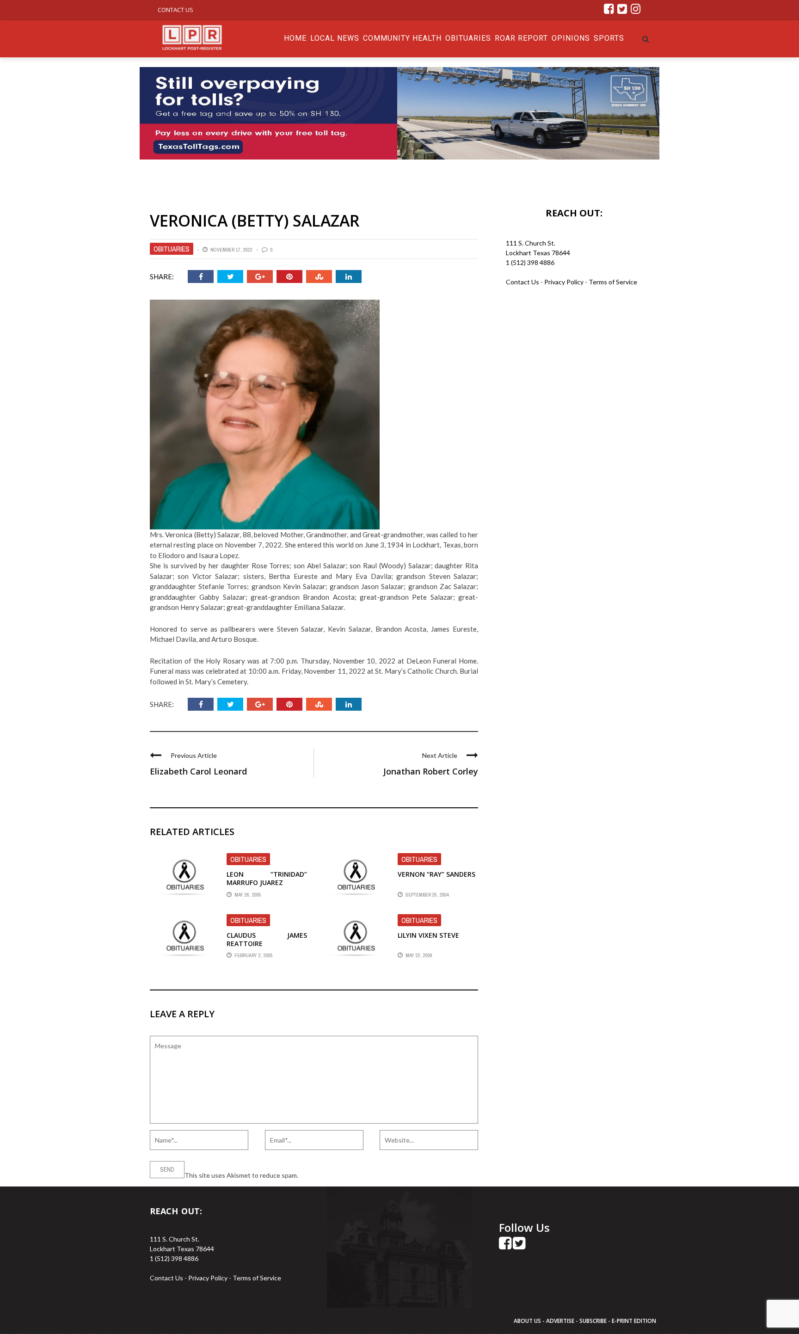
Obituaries (468, 38)
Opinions (571, 38)
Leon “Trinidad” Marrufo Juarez (267, 878)
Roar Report (521, 38)
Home (295, 38)
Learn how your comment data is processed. (363, 1175)
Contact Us (175, 10)
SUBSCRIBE (593, 1321)
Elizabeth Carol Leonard (198, 771)
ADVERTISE (560, 1321)
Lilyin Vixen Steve (428, 935)
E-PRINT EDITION (634, 1321)
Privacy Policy (564, 282)
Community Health (402, 38)
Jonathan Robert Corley (430, 771)
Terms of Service (613, 282)
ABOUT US (528, 1321)
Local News (334, 38)
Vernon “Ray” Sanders (436, 874)
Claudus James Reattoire (267, 939)
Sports (609, 38)
